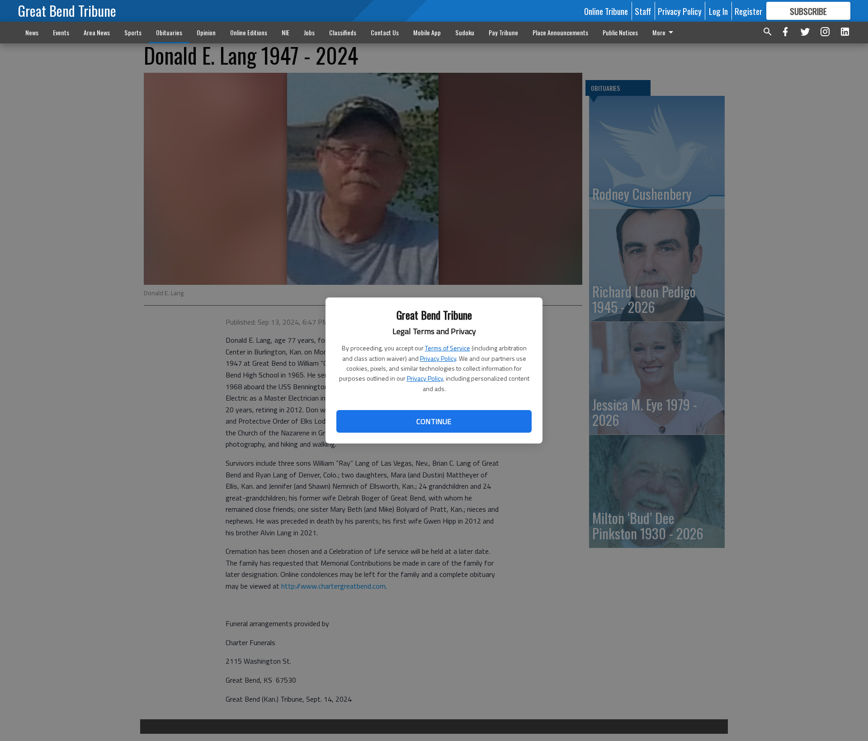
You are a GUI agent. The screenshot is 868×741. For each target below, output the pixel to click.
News (31, 32)
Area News (97, 32)
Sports (133, 32)
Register (748, 11)
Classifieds (342, 32)
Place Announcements (560, 32)
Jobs (309, 32)
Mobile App (427, 32)
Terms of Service (447, 348)
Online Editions (248, 32)
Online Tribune (606, 11)
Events (61, 32)
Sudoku (464, 32)
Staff (643, 11)
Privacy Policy (438, 358)
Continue (433, 421)
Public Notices (620, 32)
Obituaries (169, 32)
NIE (285, 32)
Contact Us (385, 32)
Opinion (206, 32)
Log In (718, 11)
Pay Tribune (503, 32)
